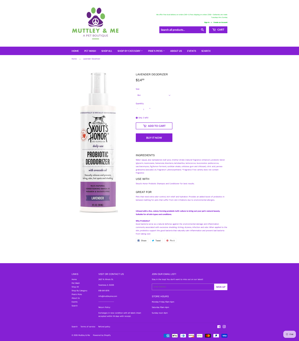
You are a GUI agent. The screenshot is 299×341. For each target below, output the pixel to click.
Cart (220, 29)
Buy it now (154, 137)
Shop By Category (129, 50)
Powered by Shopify (102, 335)
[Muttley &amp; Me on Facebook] (219, 327)
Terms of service (88, 326)
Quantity (140, 103)
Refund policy (104, 326)
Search (206, 50)
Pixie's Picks (155, 50)
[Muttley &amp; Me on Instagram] (224, 327)
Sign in (206, 22)
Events (191, 50)
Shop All (106, 50)
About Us (176, 50)
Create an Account (220, 22)
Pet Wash (90, 50)
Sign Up (220, 286)
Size (137, 89)
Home (75, 50)
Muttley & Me (84, 335)
